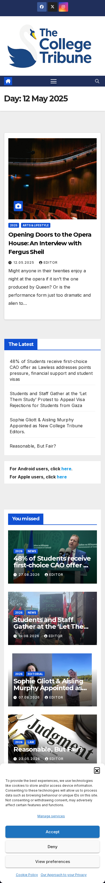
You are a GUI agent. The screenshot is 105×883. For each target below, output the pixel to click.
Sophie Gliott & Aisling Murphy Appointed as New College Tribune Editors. (46, 425)
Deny (53, 846)
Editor (51, 262)
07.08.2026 (30, 697)
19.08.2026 (29, 636)
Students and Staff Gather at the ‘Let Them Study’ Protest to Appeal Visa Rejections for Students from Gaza (48, 399)
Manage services (51, 816)
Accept (53, 831)
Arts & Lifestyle (36, 225)
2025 (14, 225)
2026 (19, 551)
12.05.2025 (24, 262)
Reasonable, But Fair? (33, 446)
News (32, 551)
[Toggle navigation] (54, 81)
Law (31, 742)
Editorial (35, 674)
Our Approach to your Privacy (64, 875)
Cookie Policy (27, 875)
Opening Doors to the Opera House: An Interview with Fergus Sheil (49, 243)
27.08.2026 (30, 575)
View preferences (52, 861)
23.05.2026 (30, 759)
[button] (97, 770)
